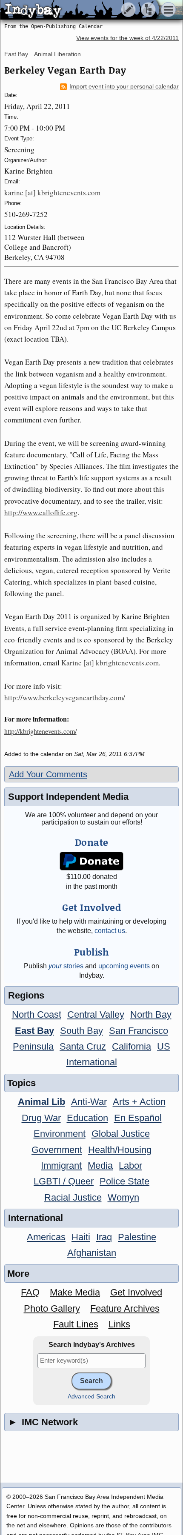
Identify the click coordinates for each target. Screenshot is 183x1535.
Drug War (41, 1118)
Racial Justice (73, 1197)
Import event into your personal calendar (124, 86)
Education (87, 1118)
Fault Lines (75, 1324)
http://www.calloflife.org (40, 512)
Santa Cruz (83, 1046)
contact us (109, 930)
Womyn (123, 1197)
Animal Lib (41, 1101)
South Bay (81, 1030)
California (131, 1046)
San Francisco (138, 1030)
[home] (79, 10)
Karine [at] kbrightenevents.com (110, 663)
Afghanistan (91, 1252)
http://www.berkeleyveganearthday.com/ (64, 697)
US (163, 1046)
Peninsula (33, 1046)
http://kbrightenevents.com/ (40, 731)
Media (100, 1165)
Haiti (80, 1237)
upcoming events (124, 966)
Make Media (75, 1292)
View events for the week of (127, 38)
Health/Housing (120, 1149)
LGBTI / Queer (64, 1181)
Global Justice (121, 1133)
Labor (130, 1165)
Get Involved (136, 1292)
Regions (26, 995)
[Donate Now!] (91, 861)
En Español (138, 1118)
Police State (124, 1181)
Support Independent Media (68, 796)
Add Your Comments (48, 774)
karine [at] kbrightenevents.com (52, 192)
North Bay (151, 1014)
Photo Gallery (52, 1308)
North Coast (36, 1014)
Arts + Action (139, 1101)
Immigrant (61, 1165)
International (91, 1062)
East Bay (16, 54)
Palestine (137, 1237)
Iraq (104, 1237)
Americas (46, 1237)
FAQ (30, 1292)
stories (66, 966)
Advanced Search (91, 1396)
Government (56, 1149)
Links (119, 1324)
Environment (60, 1133)
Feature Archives (125, 1308)
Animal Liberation (57, 54)
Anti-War (89, 1101)
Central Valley (95, 1014)
